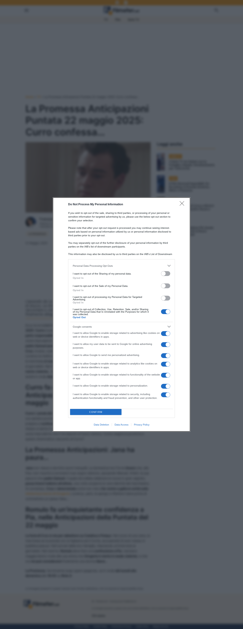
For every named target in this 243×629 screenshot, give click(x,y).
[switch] (165, 273)
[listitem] (121, 266)
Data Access (121, 424)
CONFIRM (95, 412)
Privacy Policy (141, 424)
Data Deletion (101, 424)
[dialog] (121, 314)
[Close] (183, 204)
